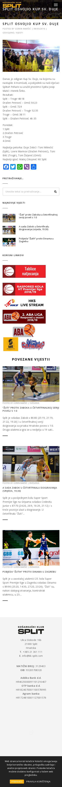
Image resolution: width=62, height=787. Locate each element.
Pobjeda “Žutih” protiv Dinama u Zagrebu (36, 240)
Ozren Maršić (23, 28)
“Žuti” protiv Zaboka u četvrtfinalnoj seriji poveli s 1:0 (38, 216)
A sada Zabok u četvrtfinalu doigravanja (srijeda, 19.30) (34, 228)
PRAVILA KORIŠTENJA (38, 781)
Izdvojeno (8, 32)
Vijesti (19, 32)
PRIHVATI (17, 781)
